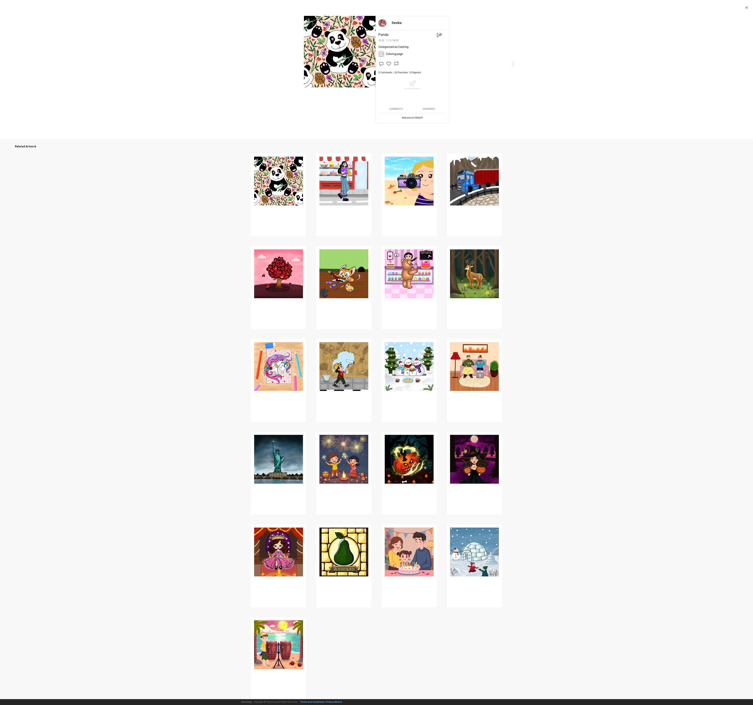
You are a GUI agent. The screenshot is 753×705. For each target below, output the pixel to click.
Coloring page (394, 53)
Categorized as (393, 46)
